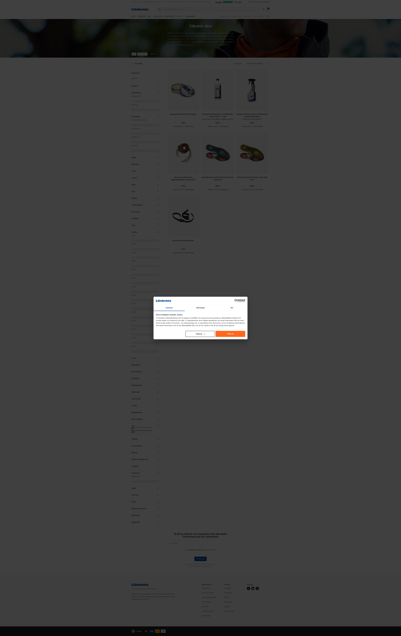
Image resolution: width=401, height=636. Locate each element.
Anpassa (199, 334)
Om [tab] (231, 308)
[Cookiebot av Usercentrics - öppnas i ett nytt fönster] (236, 300)
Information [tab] (200, 308)
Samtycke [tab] (169, 308)
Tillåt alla (230, 334)
